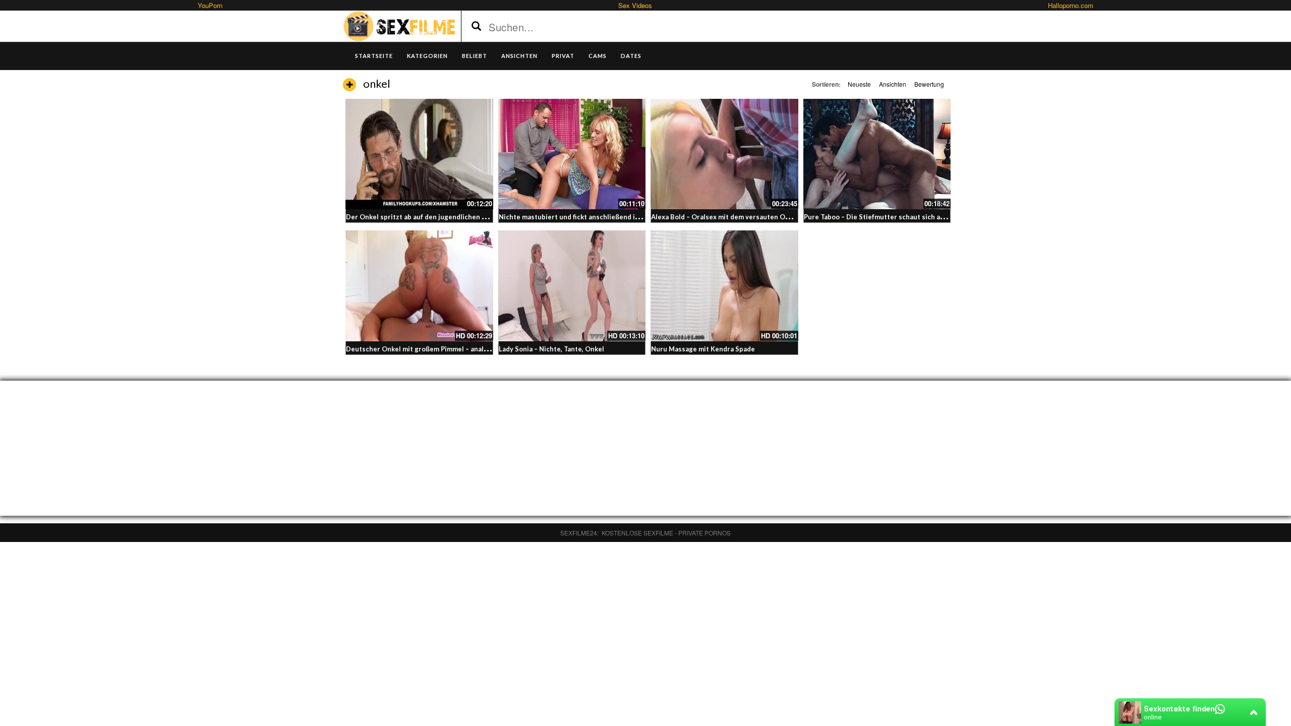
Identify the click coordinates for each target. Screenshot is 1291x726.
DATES (631, 55)
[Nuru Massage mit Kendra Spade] (724, 285)
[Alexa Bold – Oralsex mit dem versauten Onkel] (724, 154)
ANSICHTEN (519, 55)
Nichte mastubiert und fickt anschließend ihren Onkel (585, 217)
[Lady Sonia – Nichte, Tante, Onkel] (572, 285)
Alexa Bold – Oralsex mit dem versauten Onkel (725, 217)
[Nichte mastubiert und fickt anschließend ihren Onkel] (572, 154)
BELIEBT (474, 55)
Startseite (374, 55)
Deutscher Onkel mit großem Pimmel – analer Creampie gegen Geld (453, 349)
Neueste (859, 84)
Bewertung (929, 84)
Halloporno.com (1070, 5)
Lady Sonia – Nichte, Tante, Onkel (551, 349)
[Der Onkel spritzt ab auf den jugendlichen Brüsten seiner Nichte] (419, 154)
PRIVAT (563, 55)
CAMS (598, 55)
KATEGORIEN (427, 55)
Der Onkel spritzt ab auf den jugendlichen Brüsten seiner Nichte (449, 217)
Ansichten (892, 84)
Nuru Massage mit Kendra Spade (703, 349)
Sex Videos (635, 5)
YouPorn (210, 5)
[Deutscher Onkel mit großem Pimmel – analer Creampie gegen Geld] (419, 285)
